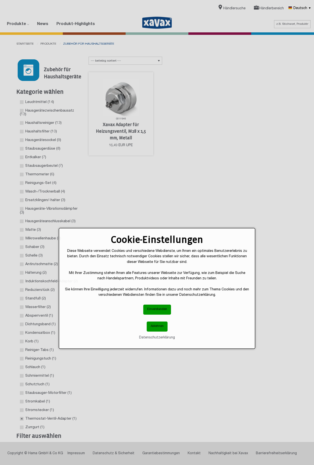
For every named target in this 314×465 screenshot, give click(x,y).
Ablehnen (157, 326)
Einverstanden (157, 309)
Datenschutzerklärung (157, 337)
